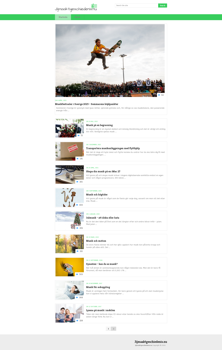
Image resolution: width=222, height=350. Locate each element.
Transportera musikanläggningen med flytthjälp (113, 148)
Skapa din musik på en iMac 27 (103, 171)
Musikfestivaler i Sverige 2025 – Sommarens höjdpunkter (86, 104)
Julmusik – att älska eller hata (102, 217)
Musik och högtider (97, 194)
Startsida (63, 17)
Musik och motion (96, 240)
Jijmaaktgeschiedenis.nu (151, 341)
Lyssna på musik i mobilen (100, 310)
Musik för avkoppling (98, 287)
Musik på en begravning (99, 125)
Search (162, 5)
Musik (77, 17)
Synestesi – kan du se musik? (102, 264)
